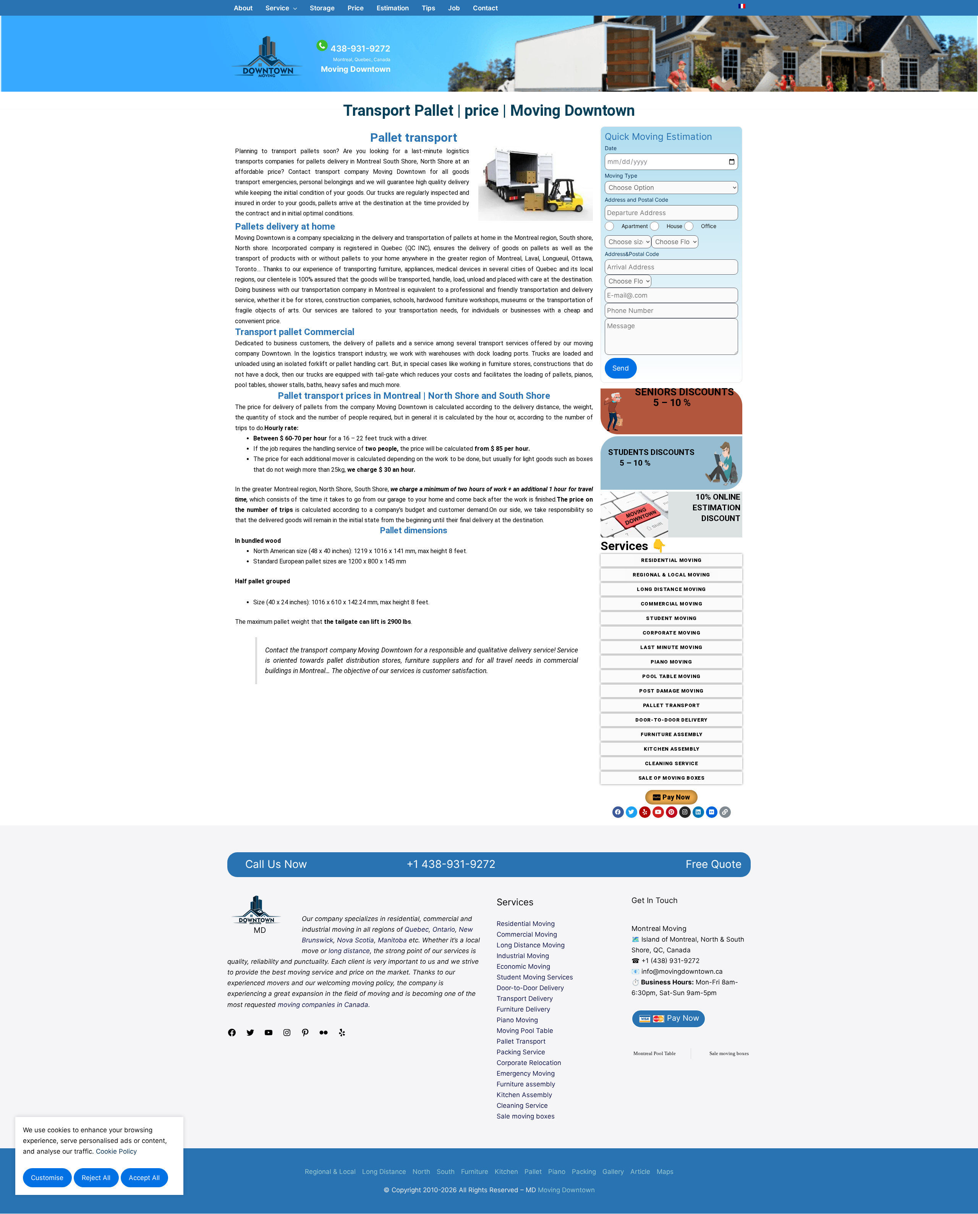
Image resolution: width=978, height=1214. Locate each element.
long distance (349, 951)
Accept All (144, 1178)
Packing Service (521, 1052)
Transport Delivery (525, 998)
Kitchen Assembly (524, 1095)
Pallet (533, 1171)
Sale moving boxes (526, 1116)
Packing (584, 1171)
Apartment (635, 226)
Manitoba (392, 940)
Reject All (96, 1178)
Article (640, 1171)
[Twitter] (250, 1035)
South (446, 1171)
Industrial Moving (523, 956)
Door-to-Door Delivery (530, 988)
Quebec (417, 929)
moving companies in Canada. (324, 1004)
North (421, 1171)
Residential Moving (526, 923)
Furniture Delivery (523, 1009)
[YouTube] (268, 1035)
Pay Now (682, 1018)
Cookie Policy (116, 1151)
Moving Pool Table (525, 1030)
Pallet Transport (521, 1041)
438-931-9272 (360, 48)
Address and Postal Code (636, 199)
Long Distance (384, 1171)
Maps (665, 1171)
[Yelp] (342, 1035)
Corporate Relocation (529, 1063)
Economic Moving (523, 966)
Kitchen (506, 1171)
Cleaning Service (522, 1105)
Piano (556, 1171)
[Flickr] (323, 1035)
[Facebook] (231, 1035)
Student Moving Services (535, 977)
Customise (47, 1178)
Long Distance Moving (531, 945)
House (674, 226)
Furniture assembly (526, 1084)
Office (708, 226)
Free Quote (714, 864)
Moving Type (621, 175)
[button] (281, 8)
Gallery (613, 1171)
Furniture (474, 1171)
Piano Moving (517, 1020)
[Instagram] (286, 1035)
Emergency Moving (526, 1073)
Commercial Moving (527, 934)
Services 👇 (634, 546)
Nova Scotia (355, 940)
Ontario (443, 929)
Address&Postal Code (632, 254)
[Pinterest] (305, 1035)
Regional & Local (330, 1171)
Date (611, 148)
